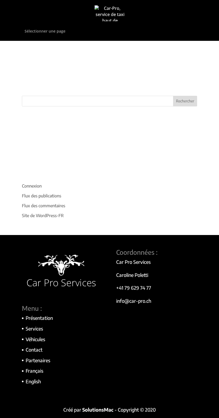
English (33, 381)
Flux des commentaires (43, 205)
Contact (34, 350)
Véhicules (35, 339)
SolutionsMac (98, 410)
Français (34, 371)
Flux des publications (41, 195)
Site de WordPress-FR (43, 215)
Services (34, 328)
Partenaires (38, 360)
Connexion (32, 186)
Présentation (39, 318)
